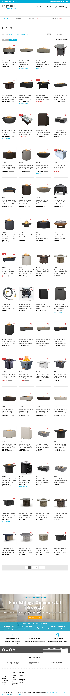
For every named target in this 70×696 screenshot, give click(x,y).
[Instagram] (14, 649)
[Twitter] (7, 649)
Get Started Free (35, 617)
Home (3, 25)
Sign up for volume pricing (11, 1)
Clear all (12, 39)
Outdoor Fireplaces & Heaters (35, 25)
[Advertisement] (37, 579)
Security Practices (16, 694)
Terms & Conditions (51, 692)
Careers (21, 675)
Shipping (14, 675)
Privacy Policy (62, 692)
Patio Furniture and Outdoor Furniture (19, 25)
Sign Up (64, 651)
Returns (14, 677)
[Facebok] (3, 649)
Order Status (5, 680)
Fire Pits (5, 39)
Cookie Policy (6, 694)
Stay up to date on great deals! (58, 648)
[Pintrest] (10, 649)
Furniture (8, 25)
